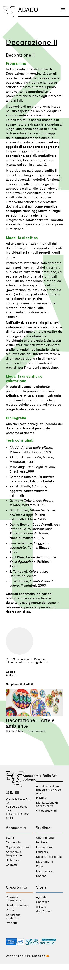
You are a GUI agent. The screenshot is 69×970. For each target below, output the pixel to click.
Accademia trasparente (14, 853)
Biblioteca (13, 860)
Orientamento (45, 837)
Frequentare (44, 847)
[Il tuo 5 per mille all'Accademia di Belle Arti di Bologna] (40, 942)
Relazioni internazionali (15, 899)
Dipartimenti (44, 861)
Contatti (11, 865)
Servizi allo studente (13, 916)
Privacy (41, 798)
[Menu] (63, 10)
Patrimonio (13, 842)
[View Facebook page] (11, 793)
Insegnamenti (45, 871)
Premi (10, 910)
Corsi (39, 866)
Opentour (42, 902)
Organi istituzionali (18, 847)
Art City (41, 906)
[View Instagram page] (7, 793)
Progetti (11, 923)
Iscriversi (42, 842)
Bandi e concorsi (17, 905)
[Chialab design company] (28, 956)
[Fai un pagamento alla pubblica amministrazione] (15, 942)
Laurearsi (42, 852)
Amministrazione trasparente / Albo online (48, 790)
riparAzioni (43, 911)
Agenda (41, 897)
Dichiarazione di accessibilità (47, 804)
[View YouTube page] (17, 793)
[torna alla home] (9, 11)
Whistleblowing (46, 810)
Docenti (41, 876)
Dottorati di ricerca (49, 856)
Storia (10, 837)
